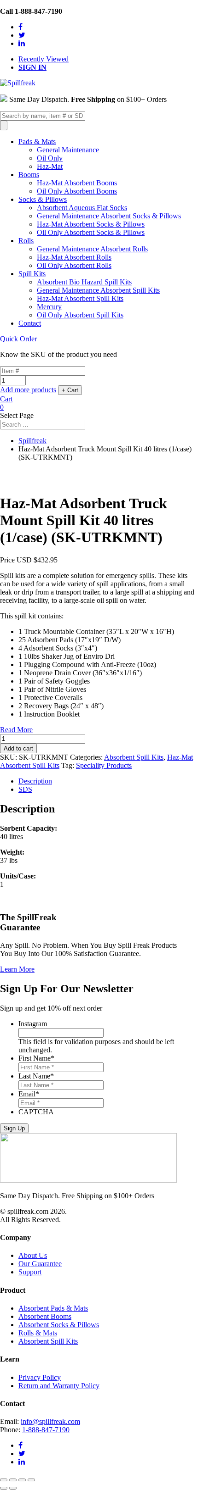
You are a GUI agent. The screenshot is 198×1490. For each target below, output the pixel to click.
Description (35, 781)
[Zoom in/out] (31, 1480)
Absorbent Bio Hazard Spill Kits (84, 282)
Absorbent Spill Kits (133, 757)
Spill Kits (32, 274)
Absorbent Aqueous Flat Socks (82, 207)
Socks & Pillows (42, 199)
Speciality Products (104, 765)
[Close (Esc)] (3, 1480)
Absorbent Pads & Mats (53, 1308)
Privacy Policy (39, 1377)
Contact (29, 323)
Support (29, 1272)
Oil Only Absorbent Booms (77, 191)
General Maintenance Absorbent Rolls (92, 249)
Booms (28, 174)
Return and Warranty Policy (58, 1386)
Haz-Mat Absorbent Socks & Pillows (91, 224)
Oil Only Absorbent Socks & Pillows (91, 232)
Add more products (28, 390)
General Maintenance (68, 150)
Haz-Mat (50, 166)
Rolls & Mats (37, 1333)
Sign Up (14, 1128)
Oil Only (50, 158)
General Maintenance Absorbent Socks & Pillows (109, 216)
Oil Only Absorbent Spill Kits (80, 315)
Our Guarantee (40, 1264)
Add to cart (18, 748)
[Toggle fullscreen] (22, 1480)
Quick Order (18, 339)
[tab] (108, 781)
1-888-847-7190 (46, 1430)
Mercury (49, 307)
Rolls (26, 241)
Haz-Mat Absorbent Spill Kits (80, 298)
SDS (25, 789)
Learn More (17, 969)
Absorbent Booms (44, 1316)
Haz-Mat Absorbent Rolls (74, 257)
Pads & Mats (37, 141)
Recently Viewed (43, 59)
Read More (16, 730)
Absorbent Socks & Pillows (58, 1325)
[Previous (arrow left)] (3, 1488)
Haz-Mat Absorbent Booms (77, 183)
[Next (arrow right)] (13, 1488)
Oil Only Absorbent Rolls (74, 265)
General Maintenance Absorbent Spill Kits (98, 290)
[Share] (13, 1480)
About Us (32, 1255)
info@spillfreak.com (50, 1421)
